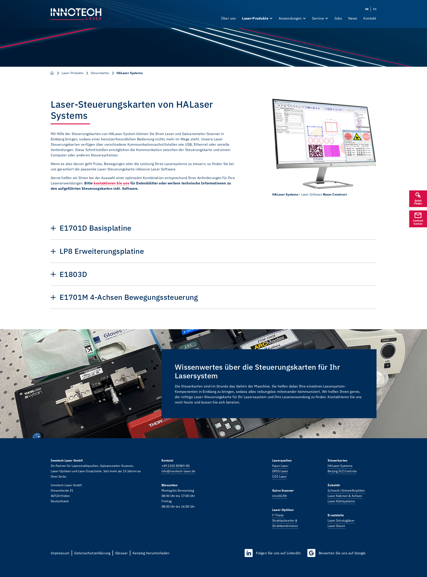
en (374, 9)
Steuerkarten (100, 73)
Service (318, 18)
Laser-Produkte (255, 18)
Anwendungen (290, 18)
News (352, 18)
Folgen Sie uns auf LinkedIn (278, 553)
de (367, 9)
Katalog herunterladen (151, 553)
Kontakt (369, 18)
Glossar (121, 553)
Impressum (60, 553)
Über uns (228, 18)
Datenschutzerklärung (92, 553)
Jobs (338, 18)
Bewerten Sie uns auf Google (342, 553)
